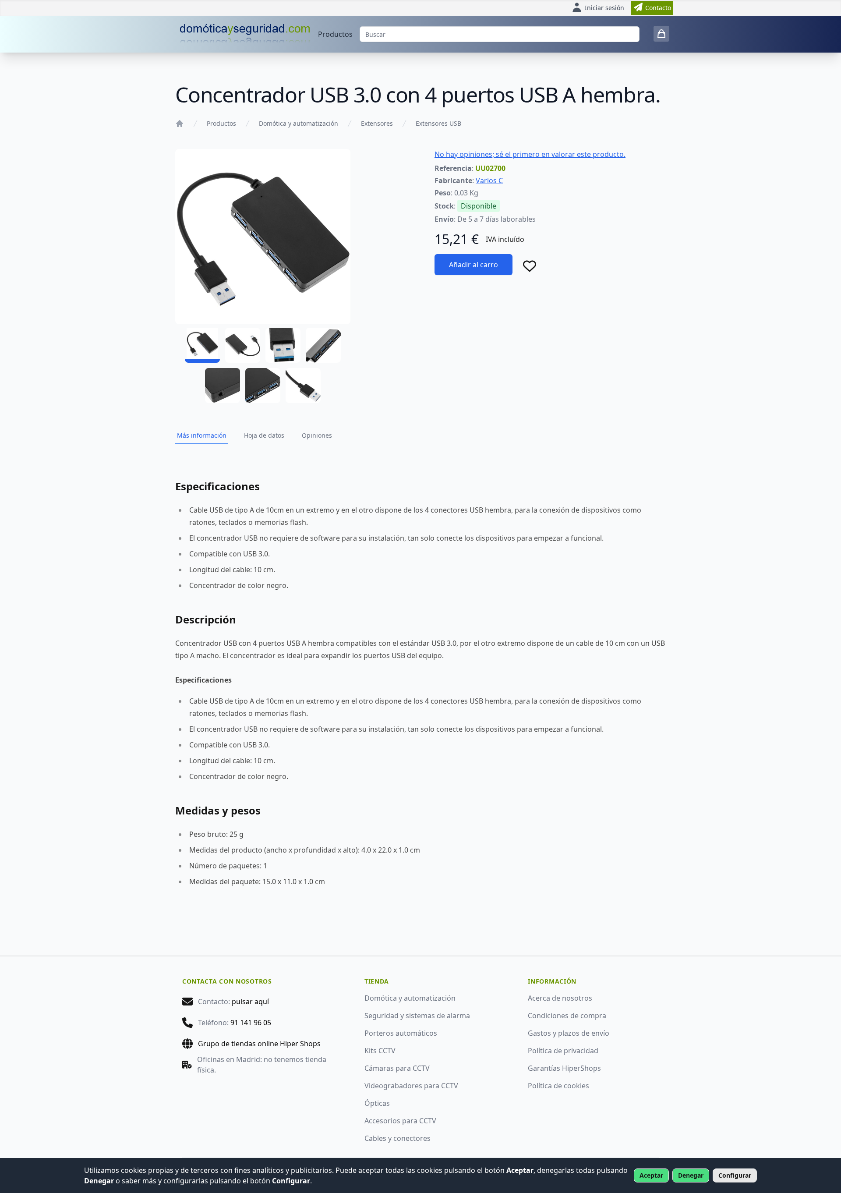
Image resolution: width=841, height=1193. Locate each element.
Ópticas (377, 1103)
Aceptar (651, 1175)
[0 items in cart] (661, 34)
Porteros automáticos (400, 1033)
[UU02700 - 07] (303, 385)
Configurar (734, 1175)
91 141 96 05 (250, 1022)
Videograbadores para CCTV (411, 1085)
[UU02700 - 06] (262, 385)
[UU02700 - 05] (222, 385)
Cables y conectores (397, 1138)
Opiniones (317, 435)
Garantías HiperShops (564, 1068)
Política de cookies (558, 1085)
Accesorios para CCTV (400, 1121)
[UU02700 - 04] (323, 345)
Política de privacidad (563, 1050)
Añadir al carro (473, 264)
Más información (201, 435)
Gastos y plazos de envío (568, 1033)
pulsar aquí (250, 1001)
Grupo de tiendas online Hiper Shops (259, 1043)
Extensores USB (438, 123)
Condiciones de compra (567, 1015)
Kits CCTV (380, 1050)
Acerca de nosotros (560, 998)
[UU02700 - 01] (202, 345)
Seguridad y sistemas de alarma (417, 1015)
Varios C (489, 180)
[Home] (179, 123)
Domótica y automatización (298, 123)
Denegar (690, 1175)
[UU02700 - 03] (282, 345)
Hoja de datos (264, 435)
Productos (335, 34)
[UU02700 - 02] (242, 345)
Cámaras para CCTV (397, 1068)
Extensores (377, 123)
